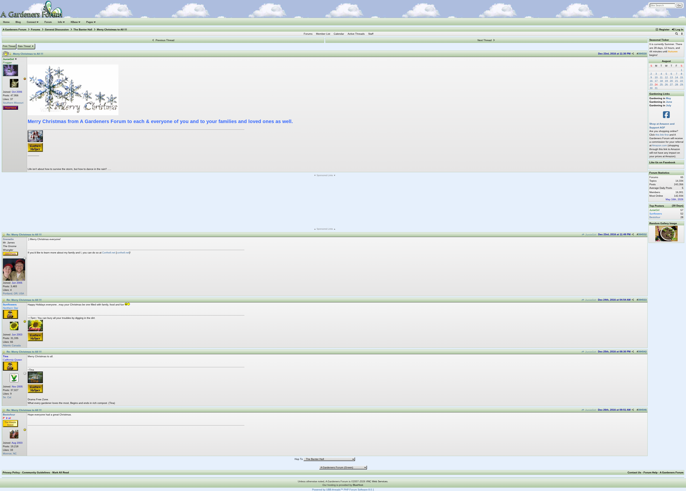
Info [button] (60, 22)
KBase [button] (74, 22)
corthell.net (123, 252)
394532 (642, 234)
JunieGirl (590, 234)
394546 (642, 409)
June (669, 101)
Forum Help (650, 472)
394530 (642, 53)
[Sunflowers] (14, 329)
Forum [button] (48, 22)
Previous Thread (164, 40)
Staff (370, 33)
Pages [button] (90, 22)
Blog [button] (18, 22)
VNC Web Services (376, 481)
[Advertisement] (325, 202)
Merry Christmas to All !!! (28, 53)
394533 (642, 299)
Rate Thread (24, 46)
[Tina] (14, 381)
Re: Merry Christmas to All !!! (24, 234)
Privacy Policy (11, 472)
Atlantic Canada (12, 345)
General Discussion (57, 29)
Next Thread (485, 40)
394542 (642, 351)
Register (663, 29)
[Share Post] (633, 54)
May (668, 98)
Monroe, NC (10, 453)
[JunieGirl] (14, 86)
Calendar (339, 33)
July (668, 105)
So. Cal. (7, 397)
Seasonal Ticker (659, 39)
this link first (662, 134)
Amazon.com (659, 145)
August (666, 61)
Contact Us (634, 472)
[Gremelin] (14, 279)
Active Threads (356, 33)
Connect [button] (32, 22)
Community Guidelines (36, 472)
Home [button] (6, 22)
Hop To (299, 459)
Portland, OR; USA (13, 293)
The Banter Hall (82, 29)
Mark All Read (60, 472)
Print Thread (9, 46)
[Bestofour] (14, 437)
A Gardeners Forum (14, 29)
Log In (679, 29)
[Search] (676, 34)
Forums (35, 29)
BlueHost (358, 484)
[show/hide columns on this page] (681, 33)
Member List (323, 33)
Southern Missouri (13, 102)
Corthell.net (108, 252)
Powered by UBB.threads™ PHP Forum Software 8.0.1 (343, 489)
